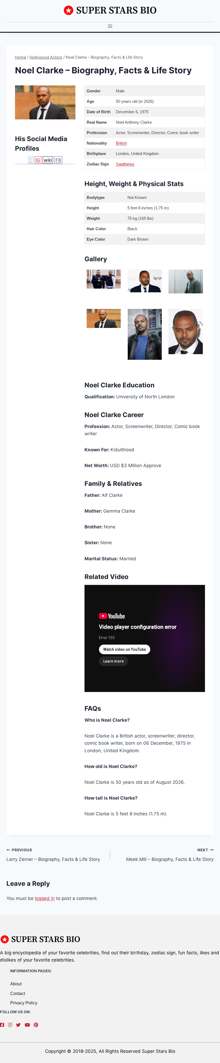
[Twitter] (19, 1025)
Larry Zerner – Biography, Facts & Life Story (53, 855)
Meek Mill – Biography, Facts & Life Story (170, 855)
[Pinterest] (37, 1025)
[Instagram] (11, 1025)
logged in (45, 898)
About (15, 984)
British (121, 143)
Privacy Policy (23, 1003)
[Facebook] (3, 1025)
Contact (17, 993)
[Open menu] (110, 26)
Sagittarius (125, 164)
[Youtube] (28, 1025)
